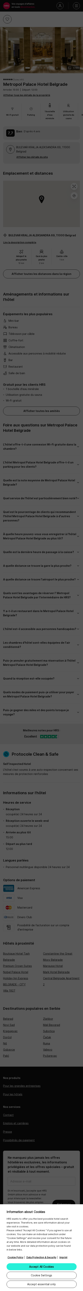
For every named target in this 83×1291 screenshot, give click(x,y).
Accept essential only (41, 1284)
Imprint (63, 1257)
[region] (41, 1247)
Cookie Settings (41, 1275)
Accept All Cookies (41, 1266)
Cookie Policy (15, 1257)
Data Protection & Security (41, 1257)
